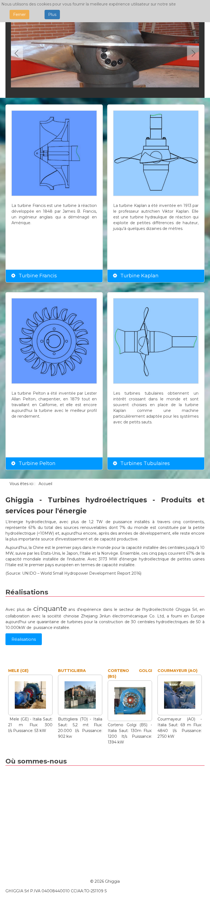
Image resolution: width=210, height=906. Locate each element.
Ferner (19, 14)
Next (192, 53)
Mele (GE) (18, 670)
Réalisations (23, 639)
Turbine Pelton (37, 463)
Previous (18, 53)
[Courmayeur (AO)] (180, 694)
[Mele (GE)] (30, 694)
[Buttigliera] (80, 694)
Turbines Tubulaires (145, 463)
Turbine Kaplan (139, 276)
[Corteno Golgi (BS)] (130, 700)
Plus (52, 14)
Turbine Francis (38, 276)
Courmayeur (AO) (177, 670)
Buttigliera (72, 670)
